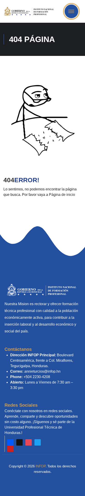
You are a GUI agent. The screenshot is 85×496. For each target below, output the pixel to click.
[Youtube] (10, 449)
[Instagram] (28, 442)
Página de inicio (62, 195)
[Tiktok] (19, 442)
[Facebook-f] (10, 442)
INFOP (41, 466)
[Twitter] (37, 442)
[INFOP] (29, 11)
